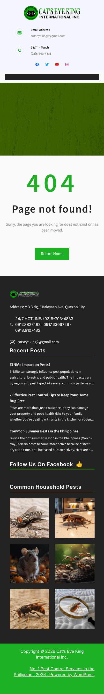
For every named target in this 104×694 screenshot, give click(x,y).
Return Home (52, 254)
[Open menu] (52, 77)
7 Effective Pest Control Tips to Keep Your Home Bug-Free (49, 398)
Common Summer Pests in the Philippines (44, 431)
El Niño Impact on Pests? (30, 364)
